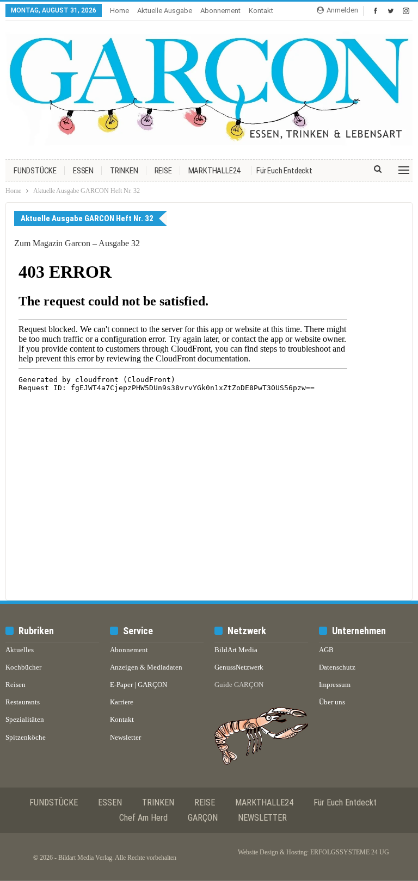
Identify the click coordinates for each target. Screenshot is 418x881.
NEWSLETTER (262, 818)
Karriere (121, 702)
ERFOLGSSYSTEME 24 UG (349, 852)
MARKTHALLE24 (214, 171)
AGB (326, 650)
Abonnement (220, 11)
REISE (163, 171)
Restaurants (22, 702)
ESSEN (83, 171)
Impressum (335, 684)
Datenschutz (337, 667)
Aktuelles (19, 650)
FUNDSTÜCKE (35, 171)
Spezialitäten (24, 719)
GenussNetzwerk (238, 667)
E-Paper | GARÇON (138, 684)
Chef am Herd (143, 818)
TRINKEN (124, 171)
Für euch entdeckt (284, 171)
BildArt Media (235, 650)
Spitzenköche (25, 737)
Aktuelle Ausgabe (164, 11)
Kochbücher (23, 667)
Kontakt (261, 11)
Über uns (332, 702)
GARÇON (203, 818)
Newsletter (125, 737)
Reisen (15, 684)
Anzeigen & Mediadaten (146, 667)
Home (119, 11)
